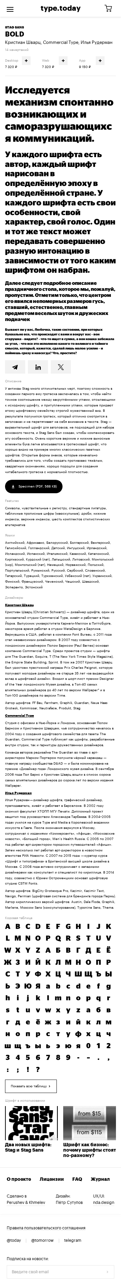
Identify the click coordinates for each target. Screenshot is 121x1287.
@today (14, 1240)
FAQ (77, 1179)
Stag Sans (14, 27)
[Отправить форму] (107, 1272)
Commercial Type (60, 42)
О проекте (19, 1179)
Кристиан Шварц (23, 42)
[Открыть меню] (10, 8)
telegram (72, 1240)
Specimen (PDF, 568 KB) (37, 486)
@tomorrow (42, 1240)
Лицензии (52, 1179)
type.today (61, 8)
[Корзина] (110, 8)
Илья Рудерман (97, 42)
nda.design (103, 1203)
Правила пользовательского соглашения (46, 1228)
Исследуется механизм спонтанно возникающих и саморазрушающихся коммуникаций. (59, 114)
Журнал (100, 1179)
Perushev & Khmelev (26, 1203)
